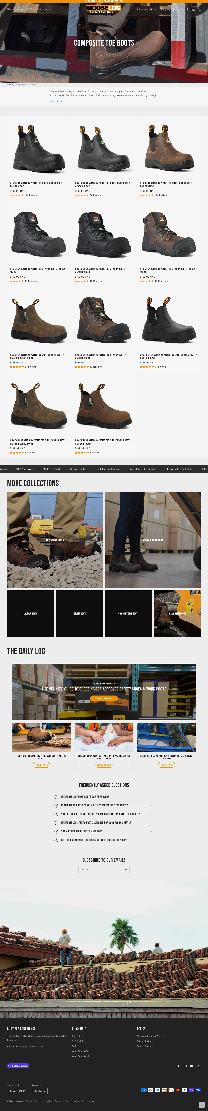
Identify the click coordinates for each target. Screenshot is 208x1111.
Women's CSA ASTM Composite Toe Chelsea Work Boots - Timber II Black (168, 356)
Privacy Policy (144, 1041)
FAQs (74, 1046)
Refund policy (32, 1101)
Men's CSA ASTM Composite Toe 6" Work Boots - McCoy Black (37, 270)
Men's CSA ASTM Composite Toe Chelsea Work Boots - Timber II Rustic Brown (37, 356)
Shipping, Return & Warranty (151, 1036)
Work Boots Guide (81, 1056)
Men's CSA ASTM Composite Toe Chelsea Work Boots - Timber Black (37, 185)
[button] (10, 9)
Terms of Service (145, 1046)
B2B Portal (77, 1041)
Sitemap (90, 1101)
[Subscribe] (126, 869)
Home (10, 84)
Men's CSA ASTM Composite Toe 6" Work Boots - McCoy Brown (167, 270)
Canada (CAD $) (17, 1091)
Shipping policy (78, 1101)
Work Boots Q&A (80, 1051)
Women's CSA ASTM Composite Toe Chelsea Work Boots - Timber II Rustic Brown (38, 442)
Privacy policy (46, 1101)
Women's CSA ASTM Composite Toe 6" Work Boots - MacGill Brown (100, 356)
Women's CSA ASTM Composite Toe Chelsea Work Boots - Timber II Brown (103, 442)
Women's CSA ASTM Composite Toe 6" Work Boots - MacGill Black (100, 270)
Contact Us (77, 1036)
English (38, 1091)
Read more (56, 101)
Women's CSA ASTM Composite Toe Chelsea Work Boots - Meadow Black (103, 185)
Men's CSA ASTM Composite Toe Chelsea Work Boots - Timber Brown (167, 185)
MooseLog (19, 1101)
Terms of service (62, 1101)
